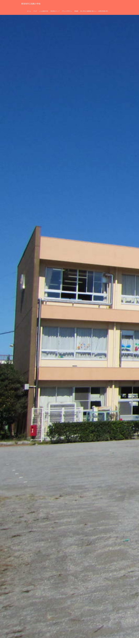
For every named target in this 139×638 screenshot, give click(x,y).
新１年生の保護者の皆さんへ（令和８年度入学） (94, 11)
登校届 (76, 11)
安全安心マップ (55, 11)
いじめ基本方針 (43, 11)
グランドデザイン (67, 11)
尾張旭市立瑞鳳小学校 (31, 4)
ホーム (29, 11)
